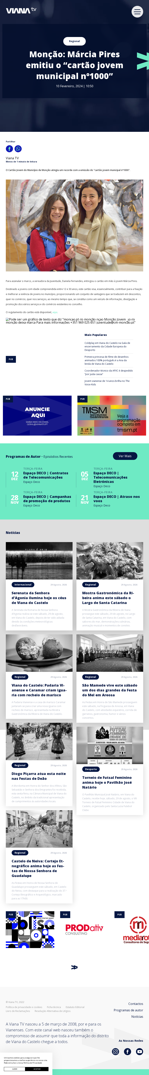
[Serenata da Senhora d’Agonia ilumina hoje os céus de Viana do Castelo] (39, 578)
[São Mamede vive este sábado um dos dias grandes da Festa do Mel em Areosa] (109, 670)
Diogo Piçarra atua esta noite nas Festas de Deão (39, 776)
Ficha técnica (54, 1007)
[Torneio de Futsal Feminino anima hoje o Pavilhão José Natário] (109, 763)
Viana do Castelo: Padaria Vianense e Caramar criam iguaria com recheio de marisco (39, 690)
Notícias (137, 1016)
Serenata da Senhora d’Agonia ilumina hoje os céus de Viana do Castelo (39, 598)
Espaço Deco (31, 482)
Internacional (23, 584)
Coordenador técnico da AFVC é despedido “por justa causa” (109, 372)
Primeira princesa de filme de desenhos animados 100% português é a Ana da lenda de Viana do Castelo (106, 360)
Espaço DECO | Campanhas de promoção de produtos (47, 498)
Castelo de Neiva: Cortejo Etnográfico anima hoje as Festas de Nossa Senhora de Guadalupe (38, 868)
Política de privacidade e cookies (24, 1007)
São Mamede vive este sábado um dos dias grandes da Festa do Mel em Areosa (109, 690)
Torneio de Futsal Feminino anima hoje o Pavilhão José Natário (107, 782)
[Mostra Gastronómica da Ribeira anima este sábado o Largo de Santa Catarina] (109, 578)
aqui (54, 312)
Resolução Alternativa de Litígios (52, 1011)
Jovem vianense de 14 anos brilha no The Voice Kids (107, 382)
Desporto (91, 769)
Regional (74, 41)
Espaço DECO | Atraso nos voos (117, 498)
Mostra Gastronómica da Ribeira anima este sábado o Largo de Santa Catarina (108, 598)
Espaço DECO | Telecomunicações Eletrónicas (110, 477)
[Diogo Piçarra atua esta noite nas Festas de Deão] (39, 759)
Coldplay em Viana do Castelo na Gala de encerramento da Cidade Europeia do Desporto (107, 346)
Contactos (135, 1004)
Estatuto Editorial (75, 1007)
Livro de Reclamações (18, 1011)
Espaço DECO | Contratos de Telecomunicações (45, 475)
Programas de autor (128, 1010)
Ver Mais (125, 456)
